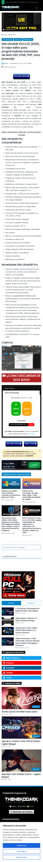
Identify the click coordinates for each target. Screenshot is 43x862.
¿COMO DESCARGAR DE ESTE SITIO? (23, 378)
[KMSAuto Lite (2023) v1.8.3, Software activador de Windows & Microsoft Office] (11, 483)
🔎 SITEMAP (22, 806)
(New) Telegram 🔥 (14, 658)
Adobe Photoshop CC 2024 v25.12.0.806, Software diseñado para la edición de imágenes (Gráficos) (27, 641)
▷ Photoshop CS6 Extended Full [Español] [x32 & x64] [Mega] (27, 609)
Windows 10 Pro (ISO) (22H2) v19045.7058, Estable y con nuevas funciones (26, 630)
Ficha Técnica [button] (9, 388)
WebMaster (12, 35)
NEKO (6, 63)
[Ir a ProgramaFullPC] (21, 585)
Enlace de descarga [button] (12, 393)
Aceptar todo (21, 845)
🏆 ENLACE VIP (27, 408)
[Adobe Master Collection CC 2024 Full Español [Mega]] (8, 621)
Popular (11, 603)
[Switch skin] (32, 8)
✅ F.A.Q (30, 806)
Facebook (10, 668)
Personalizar (21, 851)
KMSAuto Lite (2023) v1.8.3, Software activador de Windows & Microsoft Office (11, 494)
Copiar (31, 425)
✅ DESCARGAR (16, 408)
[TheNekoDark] (10, 7)
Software (18, 39)
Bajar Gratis (30, 443)
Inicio (5, 35)
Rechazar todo (21, 857)
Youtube (9, 673)
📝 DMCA (13, 806)
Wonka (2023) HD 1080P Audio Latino (19, 711)
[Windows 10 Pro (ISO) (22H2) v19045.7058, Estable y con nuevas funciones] (8, 631)
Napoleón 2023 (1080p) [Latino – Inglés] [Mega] (21, 775)
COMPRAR (34, 465)
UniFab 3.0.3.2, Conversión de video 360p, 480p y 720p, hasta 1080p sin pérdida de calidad (31, 495)
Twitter (9, 678)
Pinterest (10, 663)
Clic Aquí (31, 434)
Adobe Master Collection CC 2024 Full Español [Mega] (26, 619)
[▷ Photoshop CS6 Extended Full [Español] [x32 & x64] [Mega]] (8, 611)
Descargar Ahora (20, 76)
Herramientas (7, 39)
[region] (21, 842)
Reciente (31, 603)
